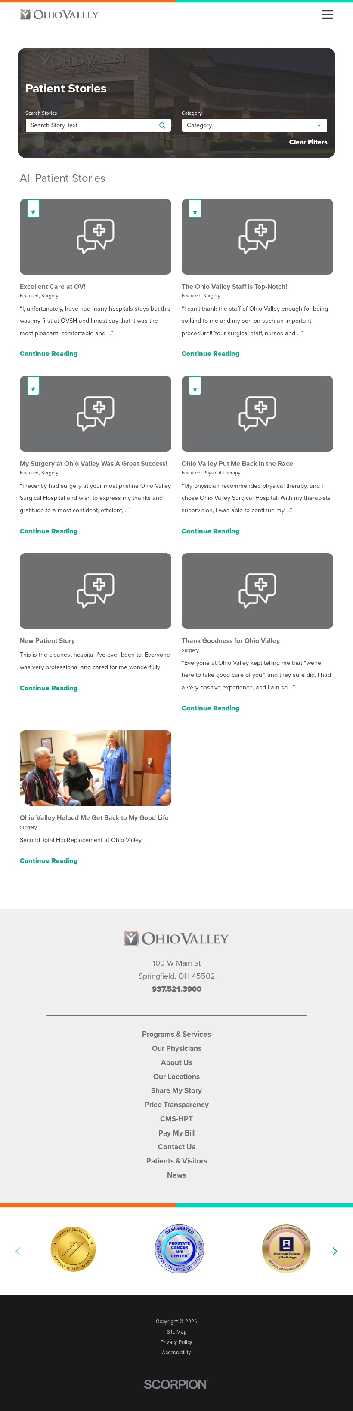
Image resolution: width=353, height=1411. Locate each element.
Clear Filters (308, 142)
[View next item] (335, 1251)
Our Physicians (176, 1048)
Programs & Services (176, 1033)
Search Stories (41, 113)
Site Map (176, 1332)
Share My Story (176, 1090)
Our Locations (176, 1076)
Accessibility (176, 1353)
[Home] (59, 15)
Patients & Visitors (176, 1160)
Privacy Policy (176, 1342)
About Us (176, 1062)
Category (192, 113)
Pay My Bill (176, 1132)
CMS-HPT (176, 1118)
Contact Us (176, 1146)
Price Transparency (177, 1104)
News (176, 1174)
